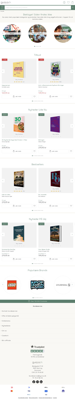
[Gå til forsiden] (37, 362)
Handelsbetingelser (23, 397)
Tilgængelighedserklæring (45, 397)
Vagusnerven (6, 85)
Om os (4, 331)
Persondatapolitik (33, 397)
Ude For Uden (6, 194)
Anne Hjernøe (6, 141)
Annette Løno (6, 87)
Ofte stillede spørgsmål (10, 316)
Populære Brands (37, 270)
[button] (34, 46)
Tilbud (37, 55)
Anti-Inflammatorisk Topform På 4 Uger (51, 85)
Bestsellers (38, 164)
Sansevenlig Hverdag (8, 249)
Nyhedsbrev (6, 326)
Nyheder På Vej (37, 219)
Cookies (55, 397)
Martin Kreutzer (42, 87)
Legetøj (63, 33)
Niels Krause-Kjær (7, 196)
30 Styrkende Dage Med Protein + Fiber (14, 140)
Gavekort (5, 336)
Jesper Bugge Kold (43, 251)
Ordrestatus (6, 321)
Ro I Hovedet (42, 194)
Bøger (12, 33)
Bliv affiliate (6, 340)
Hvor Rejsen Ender (44, 249)
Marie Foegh (42, 141)
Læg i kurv (17, 96)
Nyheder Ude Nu (37, 109)
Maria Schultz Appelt (8, 251)
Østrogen (41, 140)
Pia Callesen (41, 196)
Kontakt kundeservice (9, 311)
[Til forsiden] (6, 2)
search (73, 7)
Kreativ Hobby (37, 33)
